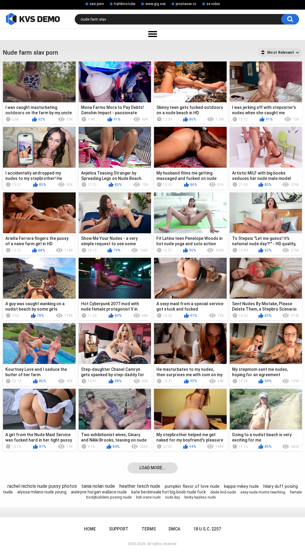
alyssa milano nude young (41, 492)
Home (90, 529)
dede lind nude (223, 492)
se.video (213, 4)
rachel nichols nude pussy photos (42, 486)
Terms (148, 529)
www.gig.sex (155, 4)
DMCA (174, 529)
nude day (172, 497)
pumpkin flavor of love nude (192, 486)
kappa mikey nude (241, 486)
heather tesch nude (139, 486)
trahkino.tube (124, 4)
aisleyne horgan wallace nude (99, 492)
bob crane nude (148, 497)
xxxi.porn (97, 4)
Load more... (152, 467)
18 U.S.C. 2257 (207, 529)
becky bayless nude (200, 497)
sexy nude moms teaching (262, 492)
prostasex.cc (186, 4)
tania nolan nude (98, 486)
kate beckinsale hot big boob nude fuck (168, 492)
